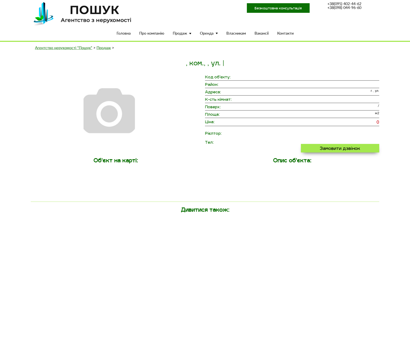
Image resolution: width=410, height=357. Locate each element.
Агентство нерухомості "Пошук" (63, 48)
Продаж (180, 33)
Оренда (207, 33)
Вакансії (262, 33)
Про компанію (151, 33)
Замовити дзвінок (340, 148)
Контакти (285, 33)
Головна (124, 33)
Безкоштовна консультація (278, 8)
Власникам (236, 33)
